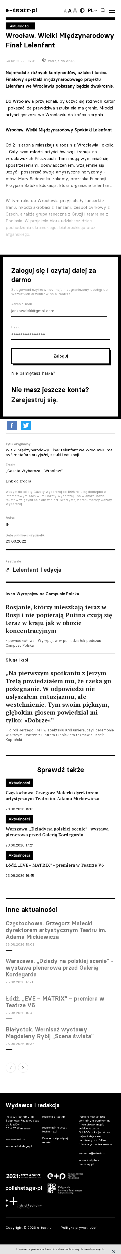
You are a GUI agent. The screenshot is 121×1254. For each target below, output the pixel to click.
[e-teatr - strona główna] (21, 10)
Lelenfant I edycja (37, 569)
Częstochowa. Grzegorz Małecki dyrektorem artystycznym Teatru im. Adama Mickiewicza (56, 930)
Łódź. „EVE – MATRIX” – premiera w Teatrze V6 (55, 1002)
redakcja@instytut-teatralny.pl (55, 1129)
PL (90, 10)
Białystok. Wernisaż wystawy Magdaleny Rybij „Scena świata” (50, 1033)
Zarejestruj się (33, 400)
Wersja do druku (61, 61)
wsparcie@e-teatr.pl (92, 1153)
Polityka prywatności (79, 1227)
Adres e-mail (21, 304)
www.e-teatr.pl (15, 1139)
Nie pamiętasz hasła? (33, 373)
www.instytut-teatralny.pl (89, 1162)
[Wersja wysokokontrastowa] (82, 10)
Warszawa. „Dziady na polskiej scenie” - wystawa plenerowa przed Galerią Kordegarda (60, 968)
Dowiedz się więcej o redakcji (56, 1140)
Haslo (15, 327)
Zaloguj (60, 356)
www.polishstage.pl (19, 1146)
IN (8, 524)
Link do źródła (18, 481)
